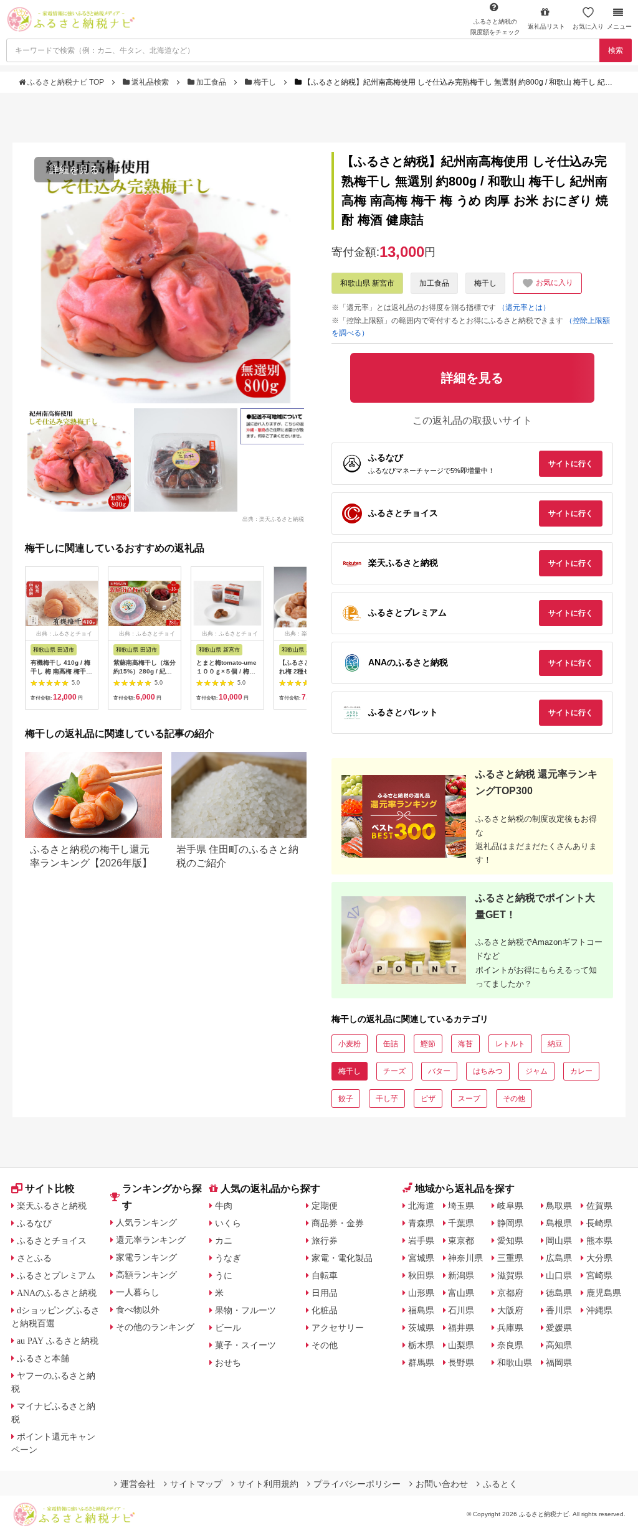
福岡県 (559, 1362)
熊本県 (599, 1240)
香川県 (559, 1310)
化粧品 (325, 1310)
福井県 (461, 1327)
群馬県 (421, 1362)
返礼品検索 (150, 82)
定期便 (325, 1205)
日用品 (325, 1292)
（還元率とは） (524, 307)
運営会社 (137, 1484)
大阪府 (510, 1310)
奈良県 (510, 1345)
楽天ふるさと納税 (52, 1205)
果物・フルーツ (245, 1310)
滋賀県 (510, 1275)
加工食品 (211, 82)
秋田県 (421, 1275)
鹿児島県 (603, 1292)
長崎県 (599, 1223)
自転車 (325, 1275)
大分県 (599, 1258)
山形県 (421, 1292)
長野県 (461, 1362)
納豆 (555, 1043)
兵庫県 (510, 1327)
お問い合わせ (442, 1484)
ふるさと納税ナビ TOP (66, 82)
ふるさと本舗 (43, 1358)
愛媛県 (559, 1327)
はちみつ (488, 1071)
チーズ (394, 1071)
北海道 (421, 1205)
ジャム (536, 1071)
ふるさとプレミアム (56, 1275)
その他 (514, 1098)
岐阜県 (510, 1205)
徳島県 (559, 1292)
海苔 (465, 1043)
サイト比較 (50, 1188)
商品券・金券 (338, 1223)
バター (439, 1071)
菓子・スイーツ (245, 1345)
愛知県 (510, 1240)
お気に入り (588, 26)
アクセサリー (338, 1327)
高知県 (559, 1345)
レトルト (510, 1043)
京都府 (510, 1292)
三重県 (510, 1258)
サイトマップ (196, 1484)
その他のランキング (155, 1327)
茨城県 (421, 1327)
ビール (228, 1327)
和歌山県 (514, 1362)
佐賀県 (599, 1205)
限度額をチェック (495, 26)
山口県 (559, 1275)
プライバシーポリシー (357, 1484)
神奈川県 (465, 1258)
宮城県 (421, 1258)
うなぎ (228, 1258)
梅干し (265, 82)
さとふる (34, 1258)
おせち (228, 1362)
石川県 (461, 1310)
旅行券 (325, 1240)
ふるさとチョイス (52, 1240)
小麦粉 (349, 1043)
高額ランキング (146, 1274)
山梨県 (461, 1345)
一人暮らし (138, 1292)
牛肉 (223, 1205)
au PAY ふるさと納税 (57, 1340)
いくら (228, 1223)
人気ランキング (146, 1222)
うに (223, 1275)
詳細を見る (74, 169)
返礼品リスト (546, 26)
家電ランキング (146, 1257)
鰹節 (428, 1043)
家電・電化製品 (342, 1258)
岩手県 (421, 1240)
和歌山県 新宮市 (367, 283)
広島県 (559, 1258)
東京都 (461, 1240)
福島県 (421, 1310)
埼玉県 (461, 1205)
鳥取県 (559, 1205)
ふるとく (500, 1484)
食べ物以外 (138, 1309)
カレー (581, 1071)
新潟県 (461, 1275)
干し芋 (387, 1098)
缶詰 (390, 1043)
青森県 (421, 1223)
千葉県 (461, 1223)
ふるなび (34, 1223)
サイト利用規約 (267, 1484)
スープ (469, 1098)
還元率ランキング (151, 1239)
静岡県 (510, 1223)
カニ (223, 1240)
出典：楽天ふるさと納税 (273, 518)
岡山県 (559, 1240)
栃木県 (421, 1345)
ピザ (428, 1098)
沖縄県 (599, 1310)
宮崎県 (599, 1275)
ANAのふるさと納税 (57, 1292)
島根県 (559, 1223)
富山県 (461, 1292)
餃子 (345, 1098)
